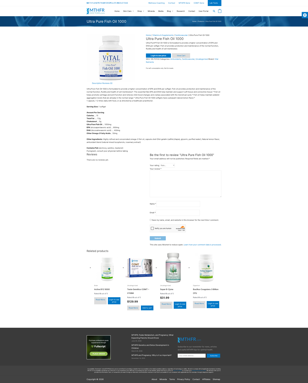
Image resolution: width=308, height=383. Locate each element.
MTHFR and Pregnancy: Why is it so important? (152, 355)
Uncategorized (202, 59)
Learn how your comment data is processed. (202, 245)
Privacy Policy (183, 379)
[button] (214, 11)
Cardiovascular (181, 35)
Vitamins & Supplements (163, 35)
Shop (139, 11)
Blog (169, 11)
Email (153, 213)
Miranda (151, 11)
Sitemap (216, 379)
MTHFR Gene (184, 3)
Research (181, 11)
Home (117, 11)
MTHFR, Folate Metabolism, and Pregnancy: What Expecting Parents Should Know (152, 336)
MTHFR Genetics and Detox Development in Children (150, 346)
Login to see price (158, 55)
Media (160, 11)
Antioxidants (175, 59)
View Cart (181, 55)
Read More (100, 299)
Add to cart (147, 308)
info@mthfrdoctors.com (199, 370)
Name (153, 204)
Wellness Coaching (156, 3)
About (154, 379)
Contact (191, 11)
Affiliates (206, 379)
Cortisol (171, 3)
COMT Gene (199, 3)
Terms (172, 379)
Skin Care (127, 11)
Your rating (154, 165)
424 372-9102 (177, 370)
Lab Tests (214, 3)
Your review (155, 169)
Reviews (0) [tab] (107, 83)
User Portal (203, 11)
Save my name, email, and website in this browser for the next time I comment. (185, 220)
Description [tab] (97, 83)
